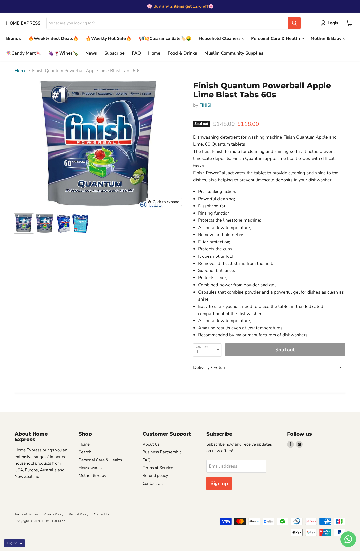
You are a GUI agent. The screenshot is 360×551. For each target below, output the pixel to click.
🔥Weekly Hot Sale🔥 (108, 38)
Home (154, 53)
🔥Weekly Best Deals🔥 (53, 38)
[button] (14, 543)
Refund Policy (78, 514)
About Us (151, 444)
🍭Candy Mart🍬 (23, 53)
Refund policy (155, 475)
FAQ (136, 53)
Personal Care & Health (276, 38)
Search (85, 452)
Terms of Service (158, 468)
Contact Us (153, 483)
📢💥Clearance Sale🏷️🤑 (165, 38)
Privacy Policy (53, 514)
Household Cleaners (220, 38)
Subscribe (114, 53)
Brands (13, 38)
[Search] (294, 23)
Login (333, 23)
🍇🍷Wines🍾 (63, 53)
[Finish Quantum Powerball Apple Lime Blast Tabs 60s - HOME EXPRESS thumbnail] (24, 223)
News (91, 53)
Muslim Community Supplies (233, 53)
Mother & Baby (327, 38)
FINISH (206, 105)
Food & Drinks (182, 53)
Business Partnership (162, 452)
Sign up (219, 483)
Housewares (90, 468)
